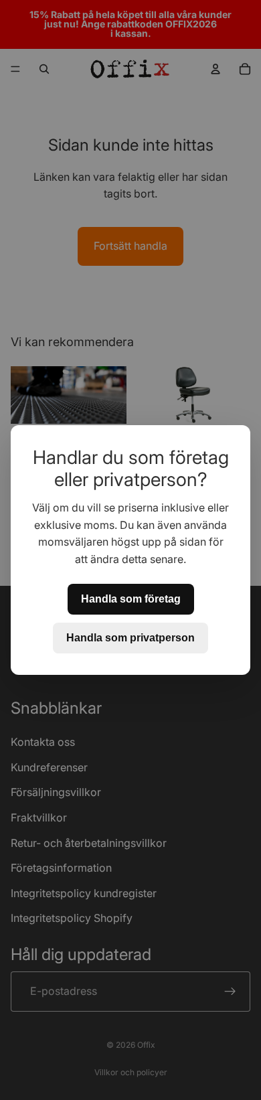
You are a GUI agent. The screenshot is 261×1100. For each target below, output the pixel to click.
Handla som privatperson (130, 637)
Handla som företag (131, 599)
